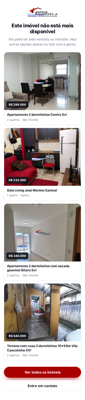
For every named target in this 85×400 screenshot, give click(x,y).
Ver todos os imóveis (43, 372)
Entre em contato (42, 386)
